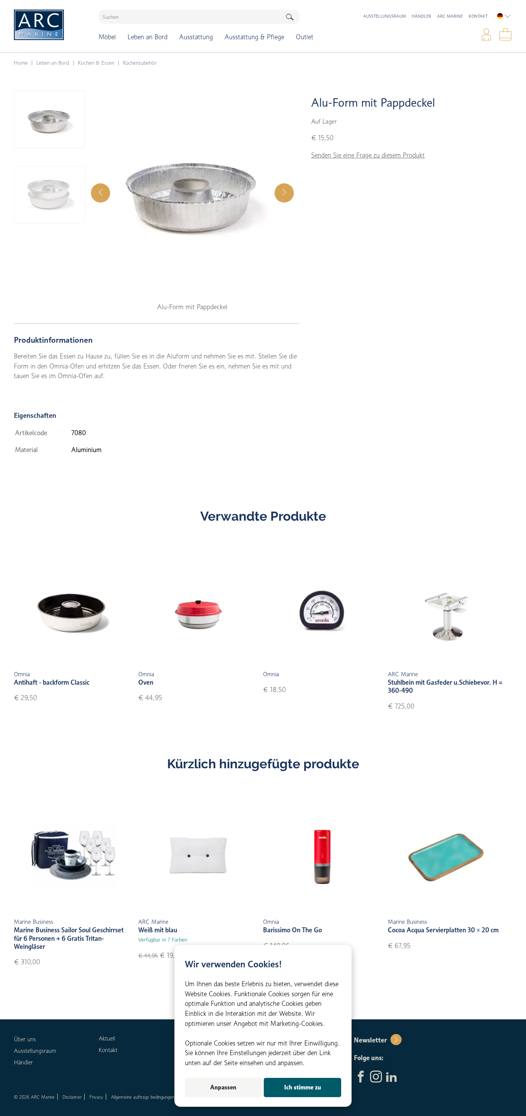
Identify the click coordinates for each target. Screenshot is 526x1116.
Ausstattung (196, 37)
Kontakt (478, 16)
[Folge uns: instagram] (376, 1077)
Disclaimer (72, 1097)
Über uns (25, 1039)
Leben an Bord (147, 37)
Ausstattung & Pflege (254, 37)
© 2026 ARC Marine (34, 1097)
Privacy (96, 1097)
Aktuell (107, 1038)
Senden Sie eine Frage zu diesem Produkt (368, 155)
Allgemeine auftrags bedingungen (142, 1097)
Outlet (304, 37)
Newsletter (370, 1040)
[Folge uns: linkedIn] (391, 1077)
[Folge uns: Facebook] (360, 1077)
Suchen (290, 17)
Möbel (107, 37)
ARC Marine (450, 16)
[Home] (50, 25)
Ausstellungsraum (384, 16)
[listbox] (504, 16)
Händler (421, 16)
